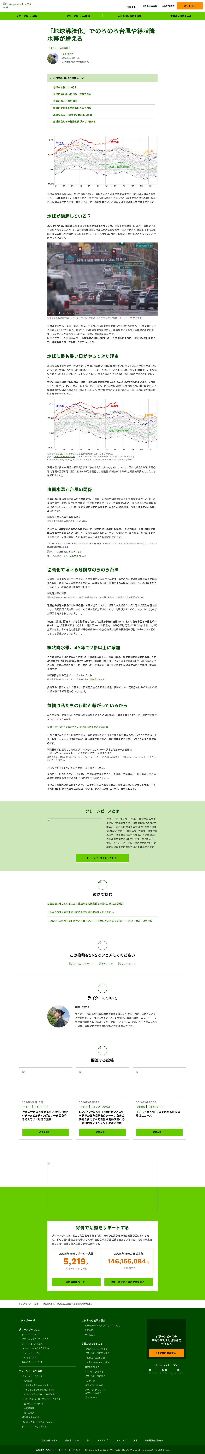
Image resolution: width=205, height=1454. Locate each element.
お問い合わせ (168, 6)
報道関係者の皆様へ (31, 1417)
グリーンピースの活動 (32, 1376)
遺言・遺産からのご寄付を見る (127, 1282)
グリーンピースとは (31, 1335)
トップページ (25, 1304)
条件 (89, 1440)
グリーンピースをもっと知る (101, 858)
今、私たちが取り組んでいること (37, 1422)
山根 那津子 (67, 54)
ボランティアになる (94, 1385)
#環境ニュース (156, 1107)
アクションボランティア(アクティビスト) (96, 1391)
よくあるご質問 (150, 6)
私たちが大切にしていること (35, 1339)
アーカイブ (103, 1440)
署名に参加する (92, 1367)
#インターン (40, 1107)
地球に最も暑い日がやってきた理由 (72, 94)
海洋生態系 (29, 1413)
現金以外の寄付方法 (96, 1358)
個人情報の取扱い (50, 1440)
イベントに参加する (94, 1372)
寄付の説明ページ (75, 1282)
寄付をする (190, 6)
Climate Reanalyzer (64, 457)
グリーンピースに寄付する (97, 1353)
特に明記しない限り (93, 1450)
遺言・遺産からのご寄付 (98, 1362)
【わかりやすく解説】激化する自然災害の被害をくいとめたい (80, 912)
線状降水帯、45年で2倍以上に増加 (72, 115)
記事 (36, 1304)
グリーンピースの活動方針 (34, 1427)
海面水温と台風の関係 (65, 101)
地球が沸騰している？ (65, 87)
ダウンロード (91, 1397)
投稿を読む (44, 1132)
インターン (90, 1381)
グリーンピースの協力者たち (35, 1348)
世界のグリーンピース (32, 1362)
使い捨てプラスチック (34, 1404)
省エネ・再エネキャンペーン (38, 1385)
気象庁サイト (76, 556)
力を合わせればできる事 (96, 1349)
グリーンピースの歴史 (32, 1344)
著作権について (72, 1440)
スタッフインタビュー (102, 1107)
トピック (52, 48)
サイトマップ (121, 1440)
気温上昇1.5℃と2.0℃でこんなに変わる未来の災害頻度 (77, 727)
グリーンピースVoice (32, 1353)
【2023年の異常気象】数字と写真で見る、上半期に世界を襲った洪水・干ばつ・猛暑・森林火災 (99, 921)
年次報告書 (90, 1335)
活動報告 (89, 1330)
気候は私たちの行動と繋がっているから (74, 121)
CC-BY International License (139, 1450)
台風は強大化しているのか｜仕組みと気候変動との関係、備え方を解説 (85, 903)
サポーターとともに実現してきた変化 (102, 1325)
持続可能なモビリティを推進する (40, 1394)
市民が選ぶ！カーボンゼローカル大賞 (43, 1399)
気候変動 (64, 48)
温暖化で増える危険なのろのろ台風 (72, 108)
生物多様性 (29, 1408)
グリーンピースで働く (95, 1376)
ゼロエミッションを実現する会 (40, 1390)
